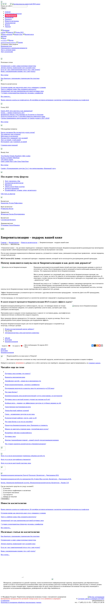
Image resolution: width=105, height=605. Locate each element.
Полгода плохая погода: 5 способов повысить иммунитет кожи (23, 116)
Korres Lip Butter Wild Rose (10, 158)
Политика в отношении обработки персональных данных (21, 602)
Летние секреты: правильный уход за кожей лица (18, 68)
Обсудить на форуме (8, 194)
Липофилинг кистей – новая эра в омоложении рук (23, 381)
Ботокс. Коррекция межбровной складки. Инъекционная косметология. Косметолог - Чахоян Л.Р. (35, 483)
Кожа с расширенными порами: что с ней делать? (18, 71)
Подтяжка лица (10, 436)
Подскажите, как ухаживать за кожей (14, 142)
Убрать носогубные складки (15, 186)
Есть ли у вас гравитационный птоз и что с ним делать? (20, 69)
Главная (7, 12)
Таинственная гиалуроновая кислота (18, 407)
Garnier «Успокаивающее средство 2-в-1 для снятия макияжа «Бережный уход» (28, 168)
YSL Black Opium (7, 159)
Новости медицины (12, 21)
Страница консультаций (9, 145)
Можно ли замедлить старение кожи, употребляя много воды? (27, 429)
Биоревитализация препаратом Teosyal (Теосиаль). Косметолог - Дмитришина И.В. (30, 475)
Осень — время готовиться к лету (13, 113)
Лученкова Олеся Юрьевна (10, 225)
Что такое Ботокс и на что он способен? (19, 421)
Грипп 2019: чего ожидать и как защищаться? (17, 111)
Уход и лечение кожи (8, 50)
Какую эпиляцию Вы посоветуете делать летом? (18, 132)
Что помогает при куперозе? (11, 134)
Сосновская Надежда (8, 220)
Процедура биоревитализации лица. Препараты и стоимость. (26, 425)
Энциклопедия (10, 23)
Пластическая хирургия (13, 13)
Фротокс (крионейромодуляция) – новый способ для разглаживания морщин (32, 440)
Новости (10, 32)
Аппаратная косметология (14, 183)
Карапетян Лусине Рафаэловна (11, 203)
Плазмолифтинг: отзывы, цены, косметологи (20, 190)
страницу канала (94, 363)
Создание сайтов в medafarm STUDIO (91, 599)
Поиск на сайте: (6, 6)
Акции (20, 42)
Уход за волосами (7, 52)
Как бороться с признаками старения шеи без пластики (20, 78)
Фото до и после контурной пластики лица (16, 463)
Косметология (11, 15)
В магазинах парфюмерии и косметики (17, 490)
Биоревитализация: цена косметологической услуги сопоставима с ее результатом (33, 396)
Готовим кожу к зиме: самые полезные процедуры (18, 66)
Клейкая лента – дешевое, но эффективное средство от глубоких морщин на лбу (33, 403)
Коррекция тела (6, 46)
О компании (5, 600)
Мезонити (8, 185)
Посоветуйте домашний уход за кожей (14, 138)
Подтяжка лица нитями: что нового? (18, 373)
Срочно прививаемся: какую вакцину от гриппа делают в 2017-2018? (25, 118)
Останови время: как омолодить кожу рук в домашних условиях (23, 87)
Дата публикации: (31, 345)
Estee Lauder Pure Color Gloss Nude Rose (15, 161)
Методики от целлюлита (9, 136)
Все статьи (4, 75)
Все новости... (6, 96)
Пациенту (8, 19)
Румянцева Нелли (7, 208)
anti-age (7, 338)
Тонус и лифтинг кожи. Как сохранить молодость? (18, 89)
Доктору (8, 26)
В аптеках (6, 488)
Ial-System (8, 340)
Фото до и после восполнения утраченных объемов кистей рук (23, 456)
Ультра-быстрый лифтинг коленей (17, 410)
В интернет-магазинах (11, 492)
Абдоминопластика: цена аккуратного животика (22, 333)
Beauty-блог (18, 34)
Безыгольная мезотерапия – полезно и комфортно (22, 384)
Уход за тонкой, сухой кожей (11, 140)
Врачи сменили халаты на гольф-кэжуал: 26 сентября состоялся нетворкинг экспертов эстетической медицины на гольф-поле (45, 100)
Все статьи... (5, 554)
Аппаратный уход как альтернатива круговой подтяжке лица (22, 91)
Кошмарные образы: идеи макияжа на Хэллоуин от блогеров (22, 114)
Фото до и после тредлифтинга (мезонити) (16, 459)
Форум (7, 25)
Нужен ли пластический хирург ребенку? (19, 329)
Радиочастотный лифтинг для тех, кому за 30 (21, 418)
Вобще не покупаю (10, 497)
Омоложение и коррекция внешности (14, 48)
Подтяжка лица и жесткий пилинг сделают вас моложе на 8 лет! (27, 399)
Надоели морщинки (12, 188)
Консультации (7, 34)
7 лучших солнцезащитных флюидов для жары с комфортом (22, 93)
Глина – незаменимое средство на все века (20, 414)
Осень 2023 (19, 32)
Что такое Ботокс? (11, 392)
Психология (9, 17)
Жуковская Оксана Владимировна (13, 214)
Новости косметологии (29, 242)
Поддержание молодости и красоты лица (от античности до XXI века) (29, 388)
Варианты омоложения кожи (15, 377)
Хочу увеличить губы (12, 181)
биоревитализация (11, 341)
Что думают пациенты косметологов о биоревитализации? (25, 444)
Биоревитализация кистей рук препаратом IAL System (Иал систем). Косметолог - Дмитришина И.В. (36, 479)
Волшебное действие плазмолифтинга (18, 433)
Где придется (8, 494)
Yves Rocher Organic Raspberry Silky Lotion (15, 156)
